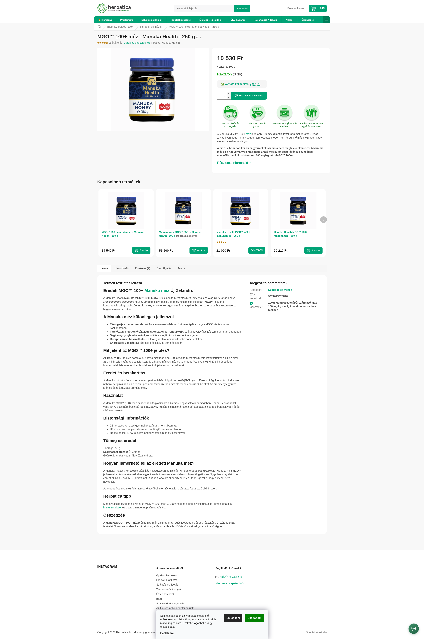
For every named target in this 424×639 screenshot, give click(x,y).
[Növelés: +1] (229, 94)
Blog (159, 598)
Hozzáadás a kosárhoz (251, 95)
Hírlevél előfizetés (166, 580)
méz (248, 134)
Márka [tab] (181, 268)
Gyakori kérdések (166, 575)
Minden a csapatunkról (229, 583)
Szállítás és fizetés (167, 584)
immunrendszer (112, 507)
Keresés (242, 8)
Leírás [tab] (104, 268)
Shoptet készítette (316, 632)
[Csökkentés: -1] (229, 97)
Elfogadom (254, 618)
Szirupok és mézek (280, 289)
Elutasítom (233, 618)
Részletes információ (232, 163)
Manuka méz (156, 290)
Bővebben (257, 250)
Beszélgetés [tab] (164, 268)
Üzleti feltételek (165, 594)
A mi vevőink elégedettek (171, 603)
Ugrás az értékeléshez (137, 42)
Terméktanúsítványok (168, 589)
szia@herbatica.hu (231, 576)
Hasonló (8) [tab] (121, 268)
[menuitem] (105, 20)
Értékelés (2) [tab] (142, 268)
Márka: (166, 42)
